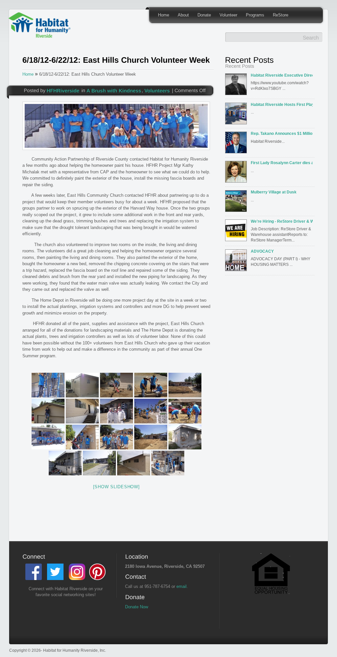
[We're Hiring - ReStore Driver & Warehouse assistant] (237, 232)
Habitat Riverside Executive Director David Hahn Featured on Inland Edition (282, 75)
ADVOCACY (262, 251)
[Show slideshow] (116, 486)
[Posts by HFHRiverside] (63, 90)
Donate (204, 15)
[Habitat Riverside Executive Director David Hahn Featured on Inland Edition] (237, 86)
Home (163, 15)
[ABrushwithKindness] (114, 90)
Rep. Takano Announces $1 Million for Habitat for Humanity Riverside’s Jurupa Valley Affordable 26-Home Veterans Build (282, 133)
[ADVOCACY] (237, 262)
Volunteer (228, 15)
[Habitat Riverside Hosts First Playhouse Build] (237, 115)
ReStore (280, 15)
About (183, 15)
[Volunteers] (157, 90)
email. (182, 586)
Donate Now (136, 606)
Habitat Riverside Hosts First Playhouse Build (282, 104)
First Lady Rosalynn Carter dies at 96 (282, 163)
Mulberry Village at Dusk (274, 192)
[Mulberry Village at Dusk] (237, 203)
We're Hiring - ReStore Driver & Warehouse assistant (282, 221)
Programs (255, 15)
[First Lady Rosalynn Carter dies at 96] (237, 174)
